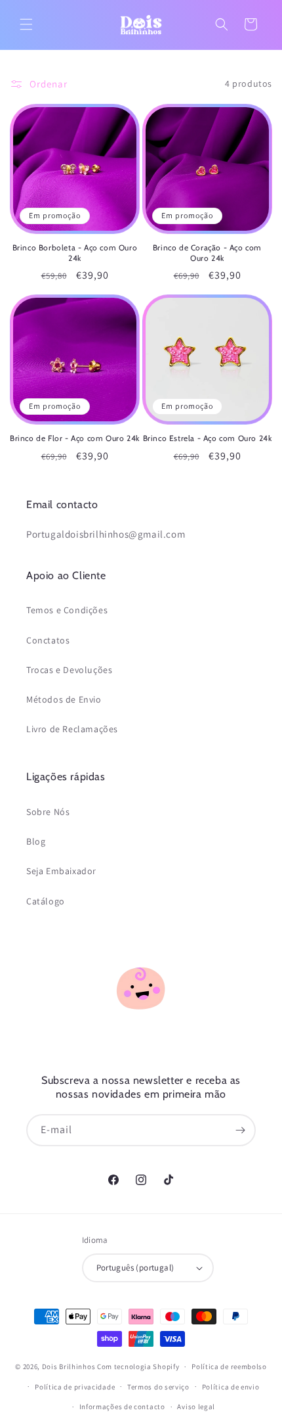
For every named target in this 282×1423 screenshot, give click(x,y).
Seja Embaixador (61, 871)
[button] (26, 24)
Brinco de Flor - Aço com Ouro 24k (75, 438)
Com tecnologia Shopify (138, 1366)
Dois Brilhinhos (69, 1366)
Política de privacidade (75, 1386)
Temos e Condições (67, 610)
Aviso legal (196, 1406)
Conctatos (48, 640)
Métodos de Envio (64, 699)
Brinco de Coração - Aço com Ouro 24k (207, 253)
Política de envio (231, 1386)
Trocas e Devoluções (69, 670)
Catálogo (45, 901)
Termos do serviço (158, 1386)
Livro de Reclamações (72, 729)
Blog (35, 841)
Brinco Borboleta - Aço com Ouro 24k (75, 253)
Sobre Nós (48, 812)
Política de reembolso (229, 1366)
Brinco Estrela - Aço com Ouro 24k (207, 438)
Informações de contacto (122, 1406)
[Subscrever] (240, 1130)
